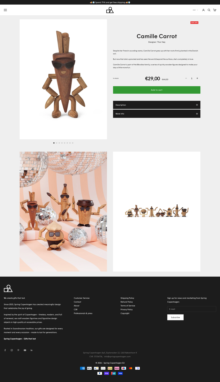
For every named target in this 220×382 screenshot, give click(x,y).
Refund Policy (127, 302)
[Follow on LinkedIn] (31, 350)
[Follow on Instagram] (11, 350)
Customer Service (82, 298)
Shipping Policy (127, 298)
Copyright (125, 313)
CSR (75, 309)
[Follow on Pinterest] (18, 350)
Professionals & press (83, 313)
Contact (77, 302)
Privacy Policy (127, 309)
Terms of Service (128, 305)
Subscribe (175, 317)
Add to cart (156, 90)
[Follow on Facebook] (5, 350)
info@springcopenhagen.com (117, 356)
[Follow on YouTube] (25, 350)
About (76, 305)
